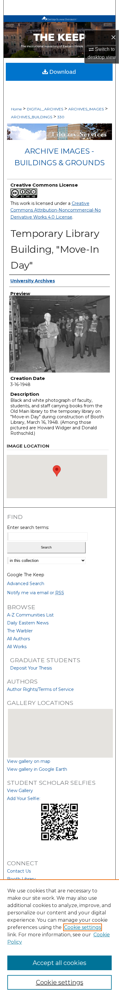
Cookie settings (82, 927)
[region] (59, 938)
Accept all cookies (59, 963)
